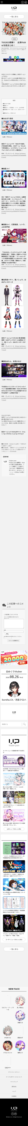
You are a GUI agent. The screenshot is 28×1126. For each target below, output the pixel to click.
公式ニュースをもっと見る (14, 829)
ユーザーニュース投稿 (16, 471)
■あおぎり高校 (6, 103)
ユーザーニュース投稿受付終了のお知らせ (13, 751)
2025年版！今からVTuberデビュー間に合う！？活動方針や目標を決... (13, 769)
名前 (5, 630)
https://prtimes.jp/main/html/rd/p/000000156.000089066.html (13, 155)
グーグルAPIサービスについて (14, 1077)
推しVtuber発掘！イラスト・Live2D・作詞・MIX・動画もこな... (13, 788)
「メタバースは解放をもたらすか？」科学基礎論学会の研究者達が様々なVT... (13, 857)
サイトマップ (14, 1082)
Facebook (10, 57)
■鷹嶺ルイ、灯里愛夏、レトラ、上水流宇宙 (13, 107)
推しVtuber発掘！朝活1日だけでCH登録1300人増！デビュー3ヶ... (14, 824)
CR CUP (14, 48)
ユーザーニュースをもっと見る (14, 939)
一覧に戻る (14, 16)
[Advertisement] (14, 539)
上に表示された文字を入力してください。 (13, 636)
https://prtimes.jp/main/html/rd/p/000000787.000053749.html (13, 211)
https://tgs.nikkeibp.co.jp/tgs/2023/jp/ (13, 433)
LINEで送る (15, 57)
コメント (6, 618)
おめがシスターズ (7, 49)
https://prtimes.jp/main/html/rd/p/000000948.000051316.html (13, 266)
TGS (17, 48)
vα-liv (19, 48)
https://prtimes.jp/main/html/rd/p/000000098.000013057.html (13, 348)
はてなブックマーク (18, 57)
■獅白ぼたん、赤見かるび (9, 113)
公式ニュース (14, 732)
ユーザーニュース (14, 837)
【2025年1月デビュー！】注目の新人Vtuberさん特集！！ (13, 806)
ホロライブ (19, 49)
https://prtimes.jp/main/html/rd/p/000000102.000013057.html (13, 398)
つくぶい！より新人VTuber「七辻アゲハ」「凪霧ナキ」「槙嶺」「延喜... (13, 934)
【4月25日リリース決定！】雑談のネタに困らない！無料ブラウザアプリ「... (13, 875)
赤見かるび (3, 51)
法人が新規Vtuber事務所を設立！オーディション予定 (14, 893)
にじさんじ (13, 49)
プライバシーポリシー (14, 1072)
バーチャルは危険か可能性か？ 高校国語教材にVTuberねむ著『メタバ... (14, 911)
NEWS (14, 39)
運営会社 (14, 1086)
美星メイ (24, 49)
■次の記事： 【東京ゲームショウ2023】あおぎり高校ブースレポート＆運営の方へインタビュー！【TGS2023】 (13, 449)
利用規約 (14, 1096)
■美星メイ (5, 105)
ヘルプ (14, 1091)
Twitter (13, 57)
